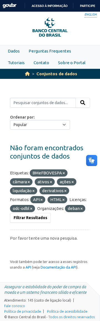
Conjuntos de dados (56, 73)
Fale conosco (14, 306)
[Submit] (83, 103)
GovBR (9, 5)
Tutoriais (16, 62)
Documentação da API (58, 267)
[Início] (27, 73)
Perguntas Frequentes (50, 51)
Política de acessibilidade (67, 311)
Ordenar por (22, 117)
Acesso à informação (50, 6)
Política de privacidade (22, 311)
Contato (41, 62)
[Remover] (64, 173)
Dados (14, 51)
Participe (87, 6)
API (28, 267)
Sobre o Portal (72, 62)
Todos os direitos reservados (71, 317)
